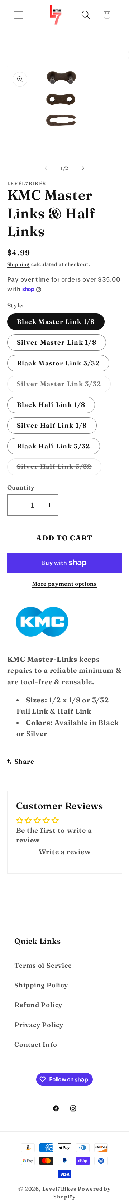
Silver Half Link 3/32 (59, 468)
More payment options (64, 583)
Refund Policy (38, 1005)
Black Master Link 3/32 (58, 363)
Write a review (65, 851)
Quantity (21, 487)
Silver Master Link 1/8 (57, 342)
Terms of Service (43, 965)
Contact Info (35, 1044)
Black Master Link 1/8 (56, 321)
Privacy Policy (38, 1025)
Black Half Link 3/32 (53, 446)
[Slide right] (83, 168)
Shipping (18, 264)
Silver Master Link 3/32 (64, 385)
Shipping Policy (41, 985)
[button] (18, 15)
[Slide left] (46, 168)
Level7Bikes (59, 1189)
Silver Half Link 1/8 (52, 425)
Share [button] (24, 761)
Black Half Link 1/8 (51, 404)
